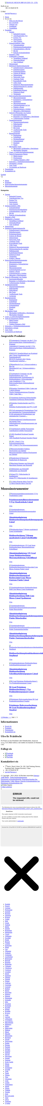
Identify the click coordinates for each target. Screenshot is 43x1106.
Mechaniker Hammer (20, 150)
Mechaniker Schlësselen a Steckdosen (25, 148)
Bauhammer (17, 135)
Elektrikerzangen (19, 69)
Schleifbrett (17, 137)
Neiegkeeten (9, 169)
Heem (7, 17)
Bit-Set (15, 51)
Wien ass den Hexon (16, 21)
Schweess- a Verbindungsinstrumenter (21, 162)
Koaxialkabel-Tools (19, 81)
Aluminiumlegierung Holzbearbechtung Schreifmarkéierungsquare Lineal (23, 671)
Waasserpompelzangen (20, 122)
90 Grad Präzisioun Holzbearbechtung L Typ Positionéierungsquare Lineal (21, 689)
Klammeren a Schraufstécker (22, 100)
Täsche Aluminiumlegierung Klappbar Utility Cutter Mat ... (21, 393)
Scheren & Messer (19, 73)
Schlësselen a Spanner (16, 56)
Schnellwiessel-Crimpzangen (22, 68)
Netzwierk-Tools (18, 77)
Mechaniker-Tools (15, 146)
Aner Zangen (17, 41)
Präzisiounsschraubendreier (22, 47)
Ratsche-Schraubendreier (21, 53)
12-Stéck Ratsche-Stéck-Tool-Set (20, 483)
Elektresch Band (18, 92)
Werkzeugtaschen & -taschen (22, 86)
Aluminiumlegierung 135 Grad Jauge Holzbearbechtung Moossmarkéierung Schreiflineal (23, 555)
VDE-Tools (17, 83)
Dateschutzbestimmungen (18, 777)
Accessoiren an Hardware (17, 167)
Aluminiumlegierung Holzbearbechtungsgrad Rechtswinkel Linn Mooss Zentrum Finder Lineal (20, 576)
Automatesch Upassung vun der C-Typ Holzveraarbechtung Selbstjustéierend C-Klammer (22, 348)
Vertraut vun (13, 24)
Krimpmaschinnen (19, 71)
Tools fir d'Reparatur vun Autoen (20, 113)
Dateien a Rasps (18, 107)
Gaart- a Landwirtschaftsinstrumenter (21, 152)
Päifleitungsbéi (18, 88)
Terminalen (17, 94)
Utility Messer (15, 781)
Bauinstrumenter (14, 133)
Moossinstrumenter (19, 98)
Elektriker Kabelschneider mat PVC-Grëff (23, 407)
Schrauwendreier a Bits (17, 43)
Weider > (6, 717)
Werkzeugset (13, 64)
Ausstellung (13, 28)
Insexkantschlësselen (20, 115)
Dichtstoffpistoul (18, 139)
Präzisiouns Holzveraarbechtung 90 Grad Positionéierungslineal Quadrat (23, 707)
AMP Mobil (5, 777)
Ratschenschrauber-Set (29, 779)
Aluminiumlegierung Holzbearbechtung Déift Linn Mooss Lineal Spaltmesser (21, 595)
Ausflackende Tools (20, 130)
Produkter (8, 30)
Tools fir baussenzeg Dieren (18, 154)
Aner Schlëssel (18, 62)
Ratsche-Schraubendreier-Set (30, 781)
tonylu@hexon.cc (11, 13)
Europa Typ (17, 38)
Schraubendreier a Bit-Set (21, 49)
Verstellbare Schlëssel (20, 58)
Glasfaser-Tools (18, 79)
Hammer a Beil (14, 54)
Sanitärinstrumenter (15, 120)
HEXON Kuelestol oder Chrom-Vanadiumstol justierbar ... (20, 360)
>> (10, 717)
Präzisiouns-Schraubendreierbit (11, 779)
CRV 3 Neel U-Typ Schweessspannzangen (23, 445)
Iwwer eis (8, 726)
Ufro (10, 506)
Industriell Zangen (19, 34)
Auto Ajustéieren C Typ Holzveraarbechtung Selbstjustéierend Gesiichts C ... (21, 383)
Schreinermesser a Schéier (22, 109)
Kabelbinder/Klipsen (20, 90)
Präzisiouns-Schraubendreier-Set (11, 783)
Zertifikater (12, 26)
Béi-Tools (16, 128)
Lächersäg (16, 131)
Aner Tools (13, 165)
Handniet (16, 143)
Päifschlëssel (17, 126)
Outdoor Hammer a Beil (21, 160)
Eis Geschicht (13, 22)
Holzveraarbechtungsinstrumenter (20, 96)
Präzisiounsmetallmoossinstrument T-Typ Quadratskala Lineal (24, 501)
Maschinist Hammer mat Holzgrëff (20, 465)
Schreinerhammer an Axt (21, 105)
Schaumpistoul (18, 141)
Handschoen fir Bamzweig (18, 460)
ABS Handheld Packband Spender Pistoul (23, 438)
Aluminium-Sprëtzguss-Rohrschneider (21, 399)
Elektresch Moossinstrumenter (23, 84)
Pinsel (15, 145)
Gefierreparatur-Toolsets (21, 118)
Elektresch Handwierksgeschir (19, 66)
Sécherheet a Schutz (15, 163)
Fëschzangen (17, 158)
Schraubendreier (18, 45)
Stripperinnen (17, 75)
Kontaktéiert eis (10, 171)
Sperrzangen (17, 39)
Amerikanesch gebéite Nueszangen (20, 431)
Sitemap (36, 775)
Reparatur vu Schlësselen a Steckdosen (26, 116)
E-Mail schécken (6, 787)
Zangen (11, 32)
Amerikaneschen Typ (20, 36)
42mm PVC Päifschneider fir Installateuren (23, 478)
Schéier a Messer (14, 258)
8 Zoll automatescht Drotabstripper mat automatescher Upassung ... (22, 415)
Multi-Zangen (17, 156)
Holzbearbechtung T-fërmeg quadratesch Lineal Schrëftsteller (23, 536)
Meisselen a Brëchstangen (21, 111)
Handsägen (17, 101)
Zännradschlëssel (19, 60)
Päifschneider (17, 124)
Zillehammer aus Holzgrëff (18, 471)
